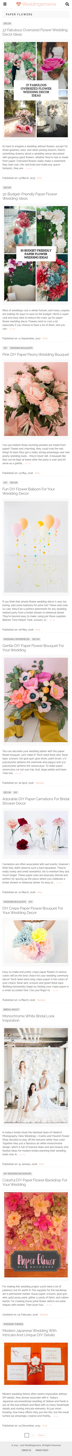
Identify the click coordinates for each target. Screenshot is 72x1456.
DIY (5, 348)
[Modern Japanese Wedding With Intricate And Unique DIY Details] (36, 1384)
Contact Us (26, 1450)
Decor (7, 23)
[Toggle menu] (5, 4)
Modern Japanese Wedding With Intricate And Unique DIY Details (29, 1332)
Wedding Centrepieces (16, 639)
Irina (39, 178)
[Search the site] (67, 4)
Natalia (40, 783)
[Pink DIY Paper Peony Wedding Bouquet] (36, 435)
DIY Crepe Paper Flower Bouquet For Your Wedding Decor (32, 910)
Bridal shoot (11, 1009)
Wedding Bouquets (21, 348)
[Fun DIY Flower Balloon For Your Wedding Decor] (36, 591)
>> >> (29, 168)
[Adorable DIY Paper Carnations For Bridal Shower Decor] (36, 854)
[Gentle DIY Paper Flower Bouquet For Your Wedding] (36, 741)
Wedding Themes (13, 1324)
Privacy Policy (42, 1450)
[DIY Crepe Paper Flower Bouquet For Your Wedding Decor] (36, 962)
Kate (45, 338)
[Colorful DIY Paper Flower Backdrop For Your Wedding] (36, 1276)
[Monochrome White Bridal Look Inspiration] (36, 1122)
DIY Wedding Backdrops (17, 1173)
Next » (42, 1435)
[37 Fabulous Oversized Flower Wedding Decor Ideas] (36, 136)
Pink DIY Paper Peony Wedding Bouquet (35, 354)
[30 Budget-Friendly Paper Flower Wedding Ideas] (36, 300)
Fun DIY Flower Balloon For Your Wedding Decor (28, 491)
